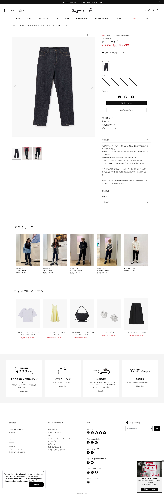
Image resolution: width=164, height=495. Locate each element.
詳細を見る (24, 391)
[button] (144, 9)
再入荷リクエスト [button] (126, 103)
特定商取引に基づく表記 (17, 452)
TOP (13, 25)
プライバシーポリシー (16, 449)
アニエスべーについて (16, 430)
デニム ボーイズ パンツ (60, 25)
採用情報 (12, 432)
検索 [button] (157, 428)
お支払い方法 (52, 441)
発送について (107, 121)
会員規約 (12, 446)
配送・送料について (54, 447)
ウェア (42, 25)
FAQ (49, 435)
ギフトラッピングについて (56, 450)
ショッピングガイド (54, 432)
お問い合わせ (52, 430)
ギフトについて (108, 128)
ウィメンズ (20, 25)
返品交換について (108, 124)
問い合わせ (106, 117)
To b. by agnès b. (31, 25)
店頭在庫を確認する (126, 110)
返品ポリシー (52, 444)
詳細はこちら (149, 489)
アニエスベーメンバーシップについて (60, 438)
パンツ (48, 25)
